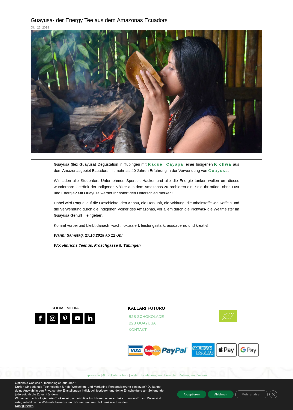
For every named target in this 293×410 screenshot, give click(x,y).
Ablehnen (220, 394)
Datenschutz (119, 375)
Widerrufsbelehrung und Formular (154, 375)
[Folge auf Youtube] (77, 318)
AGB (105, 375)
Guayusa (218, 170)
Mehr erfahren (251, 394)
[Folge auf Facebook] (40, 318)
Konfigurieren (24, 406)
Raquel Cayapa (165, 164)
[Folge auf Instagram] (52, 318)
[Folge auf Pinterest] (65, 318)
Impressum (92, 375)
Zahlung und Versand (193, 375)
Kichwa (222, 164)
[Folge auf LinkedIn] (90, 318)
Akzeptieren (192, 394)
